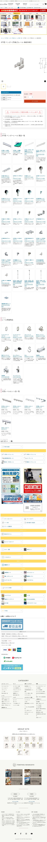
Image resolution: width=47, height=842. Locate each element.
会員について (38, 717)
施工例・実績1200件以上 (41, 708)
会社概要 (38, 701)
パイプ (30, 13)
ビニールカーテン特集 (40, 691)
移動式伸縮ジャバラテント (29, 704)
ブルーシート (4, 689)
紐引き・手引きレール (6, 705)
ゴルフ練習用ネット (17, 687)
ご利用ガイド (38, 699)
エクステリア (43, 13)
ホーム (2, 38)
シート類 (3, 691)
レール (10, 13)
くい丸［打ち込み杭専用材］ (29, 707)
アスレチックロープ (17, 689)
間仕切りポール (16, 13)
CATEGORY (10, 4)
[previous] (2, 81)
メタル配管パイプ (16, 703)
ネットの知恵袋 (39, 689)
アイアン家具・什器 (28, 693)
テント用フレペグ (28, 710)
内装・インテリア (28, 683)
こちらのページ (15, 116)
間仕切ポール (4, 707)
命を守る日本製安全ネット (41, 694)
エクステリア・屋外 (28, 697)
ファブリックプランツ (26, 825)
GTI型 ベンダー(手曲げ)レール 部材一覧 (13, 38)
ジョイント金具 (16, 705)
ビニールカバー (5, 687)
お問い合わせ (38, 710)
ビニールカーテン (3, 13)
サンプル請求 (38, 705)
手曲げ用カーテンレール (6, 703)
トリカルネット (16, 691)
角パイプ (15, 701)
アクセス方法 (15, 801)
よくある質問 (38, 706)
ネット (24, 13)
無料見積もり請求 (39, 712)
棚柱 (25, 691)
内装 (37, 13)
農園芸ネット (15, 693)
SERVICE (25, 4)
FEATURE (18, 4)
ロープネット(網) (16, 686)
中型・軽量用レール (5, 699)
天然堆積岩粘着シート (29, 689)
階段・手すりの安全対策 (41, 696)
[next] (45, 81)
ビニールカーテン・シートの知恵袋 (41, 687)
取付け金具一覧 (5, 693)
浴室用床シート (28, 686)
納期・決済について (40, 703)
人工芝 (26, 701)
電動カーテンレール (5, 701)
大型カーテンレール (5, 698)
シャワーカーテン (28, 687)
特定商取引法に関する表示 (41, 714)
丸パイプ (15, 699)
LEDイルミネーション (29, 712)
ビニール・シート (5, 683)
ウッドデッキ (27, 699)
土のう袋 (26, 713)
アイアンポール (28, 695)
